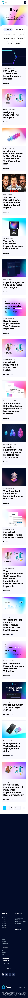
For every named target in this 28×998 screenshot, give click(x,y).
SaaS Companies (19, 916)
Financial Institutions (20, 921)
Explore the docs (11, 885)
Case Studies (19, 29)
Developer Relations (10, 34)
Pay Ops (4, 923)
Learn (3, 954)
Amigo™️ (4, 927)
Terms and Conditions (5, 959)
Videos (18, 43)
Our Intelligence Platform (6, 916)
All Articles (8, 29)
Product (10, 43)
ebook (22, 34)
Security (18, 929)
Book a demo (11, 879)
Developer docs (7, 932)
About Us (4, 939)
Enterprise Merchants (18, 924)
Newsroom (4, 952)
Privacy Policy (5, 963)
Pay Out (4, 921)
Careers (4, 941)
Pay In (3, 919)
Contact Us (5, 943)
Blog (3, 950)
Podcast (21, 38)
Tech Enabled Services (19, 918)
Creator (4, 925)
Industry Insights (9, 38)
